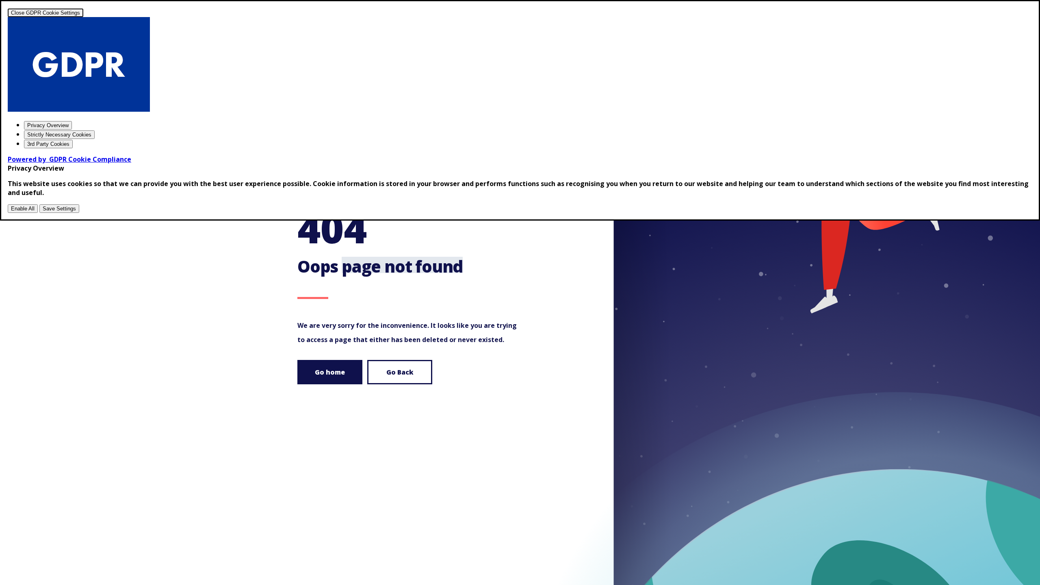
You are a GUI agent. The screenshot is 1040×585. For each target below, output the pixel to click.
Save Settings (59, 209)
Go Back (400, 372)
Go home (330, 372)
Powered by (69, 159)
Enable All (23, 209)
